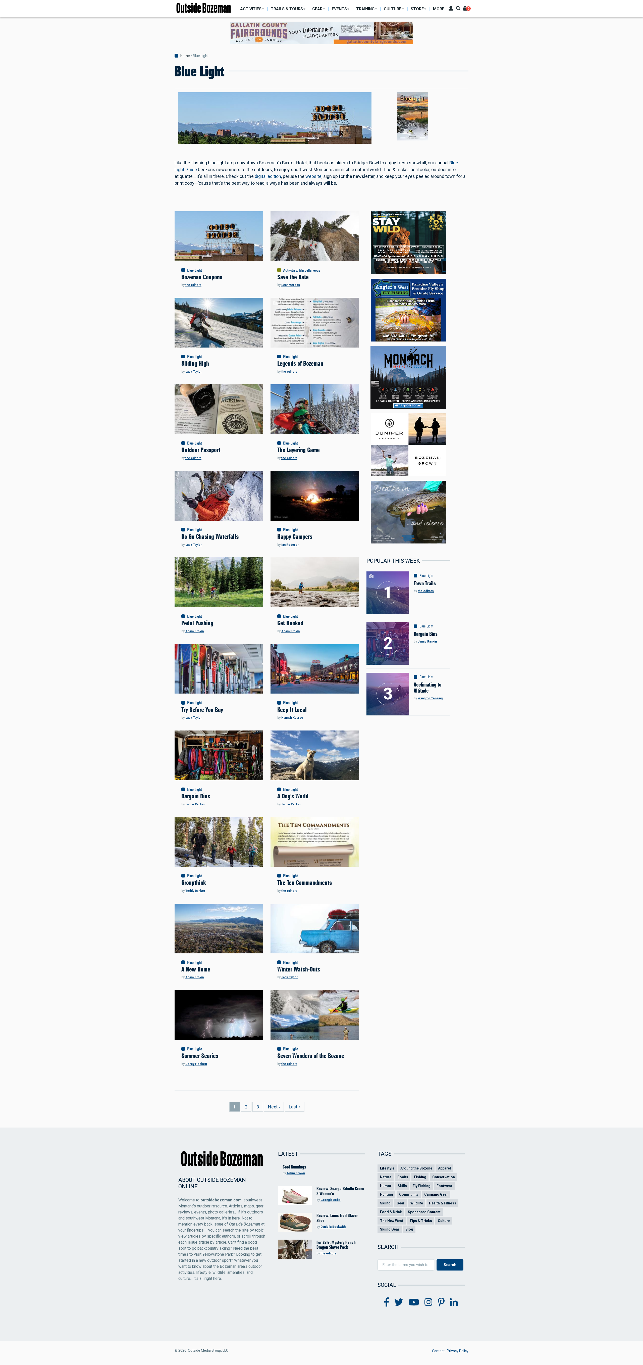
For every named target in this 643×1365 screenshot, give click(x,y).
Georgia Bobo (330, 1200)
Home (185, 56)
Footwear (444, 1186)
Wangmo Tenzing (430, 698)
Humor (386, 1186)
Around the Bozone (416, 1168)
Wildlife (416, 1203)
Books (402, 1177)
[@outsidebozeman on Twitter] (398, 1302)
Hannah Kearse (292, 717)
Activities (290, 270)
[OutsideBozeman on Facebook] (386, 1302)
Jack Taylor (193, 371)
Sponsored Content (424, 1212)
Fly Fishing (422, 1186)
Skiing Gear (389, 1229)
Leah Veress (290, 285)
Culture (444, 1221)
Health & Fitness (442, 1203)
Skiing (385, 1203)
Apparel (444, 1168)
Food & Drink (391, 1212)
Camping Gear (436, 1194)
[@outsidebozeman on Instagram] (428, 1302)
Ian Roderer (290, 545)
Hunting (386, 1194)
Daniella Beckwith (333, 1227)
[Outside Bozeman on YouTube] (414, 1302)
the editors (193, 285)
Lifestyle (387, 1168)
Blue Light (194, 270)
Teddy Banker (195, 891)
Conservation (443, 1177)
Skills (402, 1186)
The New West (391, 1221)
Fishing (420, 1177)
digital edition (268, 176)
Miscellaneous (309, 270)
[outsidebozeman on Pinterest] (441, 1302)
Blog (409, 1229)
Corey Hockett (196, 1064)
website (313, 176)
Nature (385, 1177)
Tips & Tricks (420, 1221)
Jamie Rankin (194, 804)
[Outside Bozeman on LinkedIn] (454, 1302)
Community (408, 1194)
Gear (401, 1203)
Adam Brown (194, 631)
